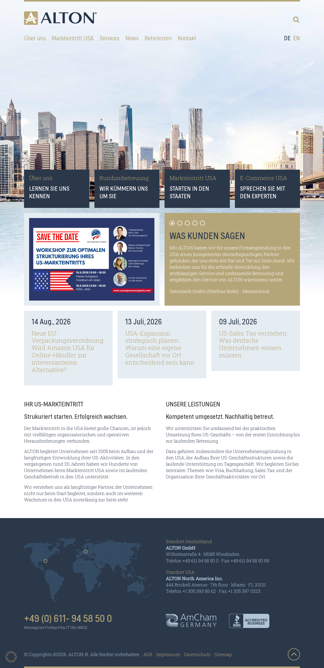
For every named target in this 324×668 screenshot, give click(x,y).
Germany (86, 553)
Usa (45, 562)
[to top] (294, 654)
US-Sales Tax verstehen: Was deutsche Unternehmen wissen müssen (253, 344)
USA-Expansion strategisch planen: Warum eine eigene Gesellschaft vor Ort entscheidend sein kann (159, 347)
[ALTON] (60, 18)
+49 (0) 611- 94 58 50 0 (68, 619)
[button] (11, 657)
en (296, 38)
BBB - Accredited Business (249, 621)
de (287, 38)
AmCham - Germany (191, 620)
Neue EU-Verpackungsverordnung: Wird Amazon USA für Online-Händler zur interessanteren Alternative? (68, 351)
